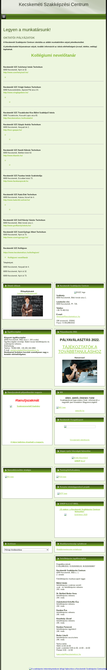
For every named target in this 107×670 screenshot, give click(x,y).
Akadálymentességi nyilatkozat (69, 549)
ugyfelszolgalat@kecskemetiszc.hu (24, 350)
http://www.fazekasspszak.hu (15, 181)
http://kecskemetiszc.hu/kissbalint (18, 118)
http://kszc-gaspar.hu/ (12, 130)
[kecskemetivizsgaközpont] (79, 431)
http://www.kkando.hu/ (13, 156)
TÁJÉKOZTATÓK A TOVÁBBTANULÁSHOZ (79, 349)
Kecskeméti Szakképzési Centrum (53, 4)
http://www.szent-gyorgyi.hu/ (15, 237)
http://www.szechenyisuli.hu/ (15, 72)
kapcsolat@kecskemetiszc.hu (68, 654)
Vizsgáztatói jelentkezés (80, 440)
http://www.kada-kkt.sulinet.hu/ (16, 200)
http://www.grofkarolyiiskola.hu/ (17, 225)
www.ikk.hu (79, 411)
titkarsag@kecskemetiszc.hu (68, 316)
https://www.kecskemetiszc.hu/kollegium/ (21, 252)
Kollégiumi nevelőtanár (18, 257)
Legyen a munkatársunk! (27, 293)
